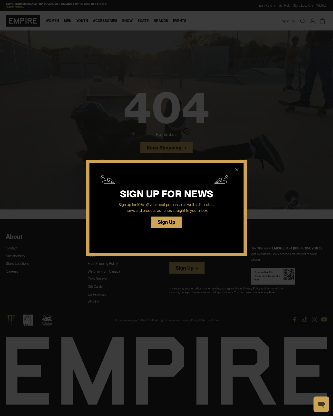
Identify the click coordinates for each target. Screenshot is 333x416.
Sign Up (167, 222)
